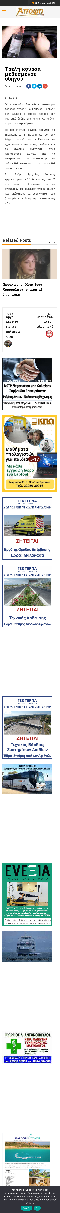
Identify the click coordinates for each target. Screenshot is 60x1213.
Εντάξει (26, 1208)
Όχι (37, 1208)
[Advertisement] (30, 661)
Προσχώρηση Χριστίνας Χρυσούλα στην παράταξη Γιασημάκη (23, 289)
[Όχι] (56, 1199)
